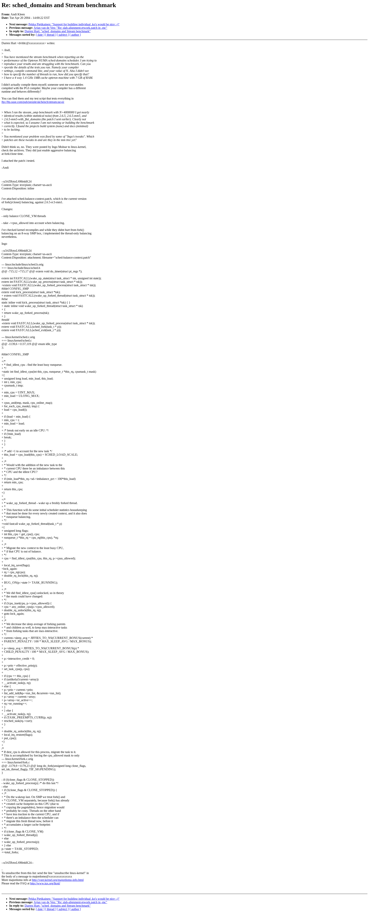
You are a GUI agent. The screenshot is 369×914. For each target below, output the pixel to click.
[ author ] (75, 34)
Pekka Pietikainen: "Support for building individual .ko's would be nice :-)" (74, 24)
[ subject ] (63, 34)
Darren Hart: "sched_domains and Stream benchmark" (58, 31)
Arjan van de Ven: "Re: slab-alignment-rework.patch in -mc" (70, 27)
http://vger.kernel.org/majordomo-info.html (58, 880)
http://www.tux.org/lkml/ (45, 883)
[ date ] (40, 34)
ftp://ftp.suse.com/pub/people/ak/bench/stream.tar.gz (33, 102)
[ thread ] (50, 34)
